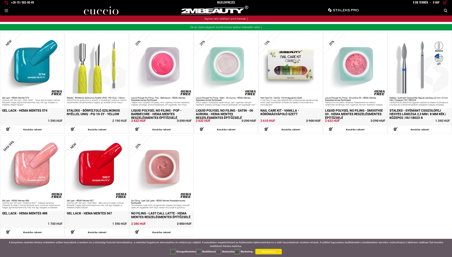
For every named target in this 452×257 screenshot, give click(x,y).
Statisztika (228, 251)
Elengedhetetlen (186, 251)
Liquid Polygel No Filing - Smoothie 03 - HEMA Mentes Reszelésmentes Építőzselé (354, 114)
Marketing (247, 251)
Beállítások (209, 251)
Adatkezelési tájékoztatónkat (254, 242)
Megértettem (268, 251)
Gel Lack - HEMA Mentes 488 (24, 213)
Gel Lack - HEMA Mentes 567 (89, 213)
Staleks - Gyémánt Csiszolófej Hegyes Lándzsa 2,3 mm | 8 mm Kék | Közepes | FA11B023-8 (417, 114)
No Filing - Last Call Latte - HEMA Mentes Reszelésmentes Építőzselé (161, 215)
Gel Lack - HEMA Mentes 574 (24, 110)
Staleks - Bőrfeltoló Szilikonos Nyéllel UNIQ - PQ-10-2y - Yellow (93, 112)
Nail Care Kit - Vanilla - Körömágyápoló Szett (279, 112)
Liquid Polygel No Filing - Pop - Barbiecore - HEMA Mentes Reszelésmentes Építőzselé (156, 114)
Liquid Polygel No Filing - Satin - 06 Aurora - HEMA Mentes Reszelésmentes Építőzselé (224, 114)
